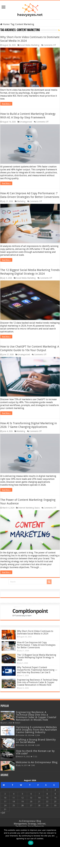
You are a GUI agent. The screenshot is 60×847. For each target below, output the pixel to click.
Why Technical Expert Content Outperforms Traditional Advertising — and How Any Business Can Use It (37, 670)
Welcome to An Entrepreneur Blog (36, 762)
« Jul (3, 812)
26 (22, 805)
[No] (56, 836)
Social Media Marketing (29, 45)
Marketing (21, 201)
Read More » (6, 104)
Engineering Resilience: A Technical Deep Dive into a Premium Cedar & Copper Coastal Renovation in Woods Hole (37, 682)
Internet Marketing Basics (29, 508)
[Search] (49, 581)
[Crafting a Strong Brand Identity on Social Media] (8, 743)
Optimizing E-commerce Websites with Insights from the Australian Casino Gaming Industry (36, 730)
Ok (30, 843)
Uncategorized (26, 122)
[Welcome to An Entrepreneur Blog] (8, 766)
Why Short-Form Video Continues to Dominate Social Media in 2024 (35, 632)
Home (5, 24)
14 (39, 798)
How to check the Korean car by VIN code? (35, 752)
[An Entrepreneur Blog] (30, 9)
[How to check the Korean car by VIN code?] (8, 754)
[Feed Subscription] (59, 30)
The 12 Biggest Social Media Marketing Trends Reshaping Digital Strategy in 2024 (36, 657)
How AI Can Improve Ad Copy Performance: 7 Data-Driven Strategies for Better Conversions (36, 645)
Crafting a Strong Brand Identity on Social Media (36, 741)
